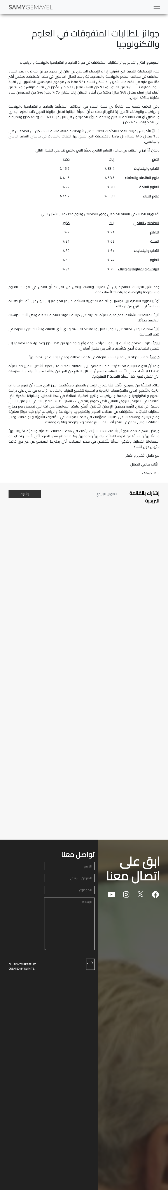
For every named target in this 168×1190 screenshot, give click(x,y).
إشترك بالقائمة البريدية (144, 497)
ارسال (90, 962)
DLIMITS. (29, 968)
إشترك (25, 493)
